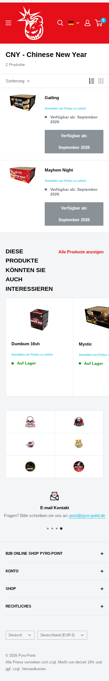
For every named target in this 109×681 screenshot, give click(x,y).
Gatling (52, 97)
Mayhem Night (59, 170)
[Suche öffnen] (60, 23)
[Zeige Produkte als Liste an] (91, 81)
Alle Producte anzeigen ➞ (83, 251)
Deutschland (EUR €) (58, 635)
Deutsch (15, 635)
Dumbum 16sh (25, 343)
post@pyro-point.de (87, 515)
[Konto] (87, 23)
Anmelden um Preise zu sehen (65, 108)
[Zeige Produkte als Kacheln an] (100, 81)
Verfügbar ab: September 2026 (74, 141)
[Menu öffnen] (8, 23)
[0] (98, 23)
